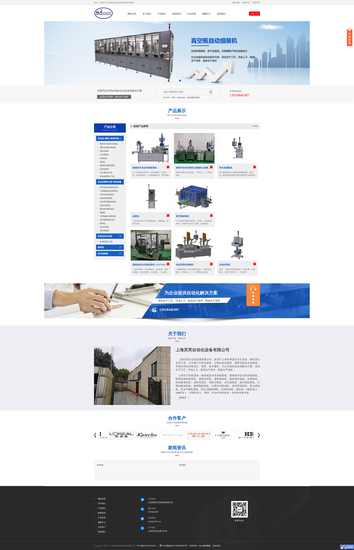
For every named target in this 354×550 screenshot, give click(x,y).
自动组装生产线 (106, 242)
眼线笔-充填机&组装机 (109, 144)
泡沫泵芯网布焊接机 (108, 202)
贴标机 (102, 223)
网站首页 (131, 14)
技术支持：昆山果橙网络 (200, 546)
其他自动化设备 (105, 236)
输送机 (101, 247)
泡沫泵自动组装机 (107, 194)
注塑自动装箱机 (106, 198)
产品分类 (110, 127)
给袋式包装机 (105, 205)
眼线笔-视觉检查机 (107, 165)
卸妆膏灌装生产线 (107, 176)
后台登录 (216, 546)
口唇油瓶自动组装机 (108, 216)
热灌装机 (103, 158)
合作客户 (177, 418)
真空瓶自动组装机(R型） (110, 187)
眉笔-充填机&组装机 (108, 147)
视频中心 (206, 14)
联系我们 (221, 14)
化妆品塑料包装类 (193, 97)
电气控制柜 (103, 253)
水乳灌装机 (104, 155)
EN (257, 13)
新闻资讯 (176, 14)
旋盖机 (102, 162)
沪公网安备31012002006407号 (174, 546)
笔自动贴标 (104, 231)
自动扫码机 (104, 227)
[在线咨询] (253, 294)
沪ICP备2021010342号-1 (147, 546)
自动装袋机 (104, 169)
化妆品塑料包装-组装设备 (109, 182)
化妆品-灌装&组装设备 (108, 138)
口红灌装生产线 (106, 173)
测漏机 (102, 212)
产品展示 (161, 14)
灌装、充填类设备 (178, 97)
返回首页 (256, 3)
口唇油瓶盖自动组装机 (109, 191)
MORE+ (256, 126)
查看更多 (182, 398)
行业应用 (191, 14)
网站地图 (236, 3)
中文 (252, 13)
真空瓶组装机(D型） (108, 220)
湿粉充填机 (104, 151)
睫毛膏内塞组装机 (107, 209)
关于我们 (146, 14)
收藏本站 (246, 3)
